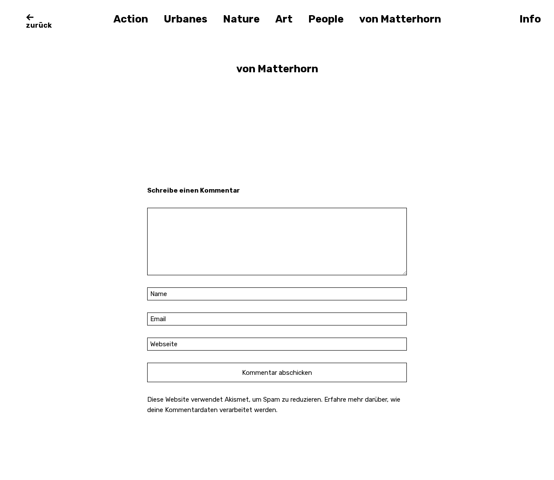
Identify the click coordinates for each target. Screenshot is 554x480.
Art (284, 19)
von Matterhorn (400, 19)
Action (130, 19)
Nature (241, 19)
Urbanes (185, 19)
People (326, 19)
